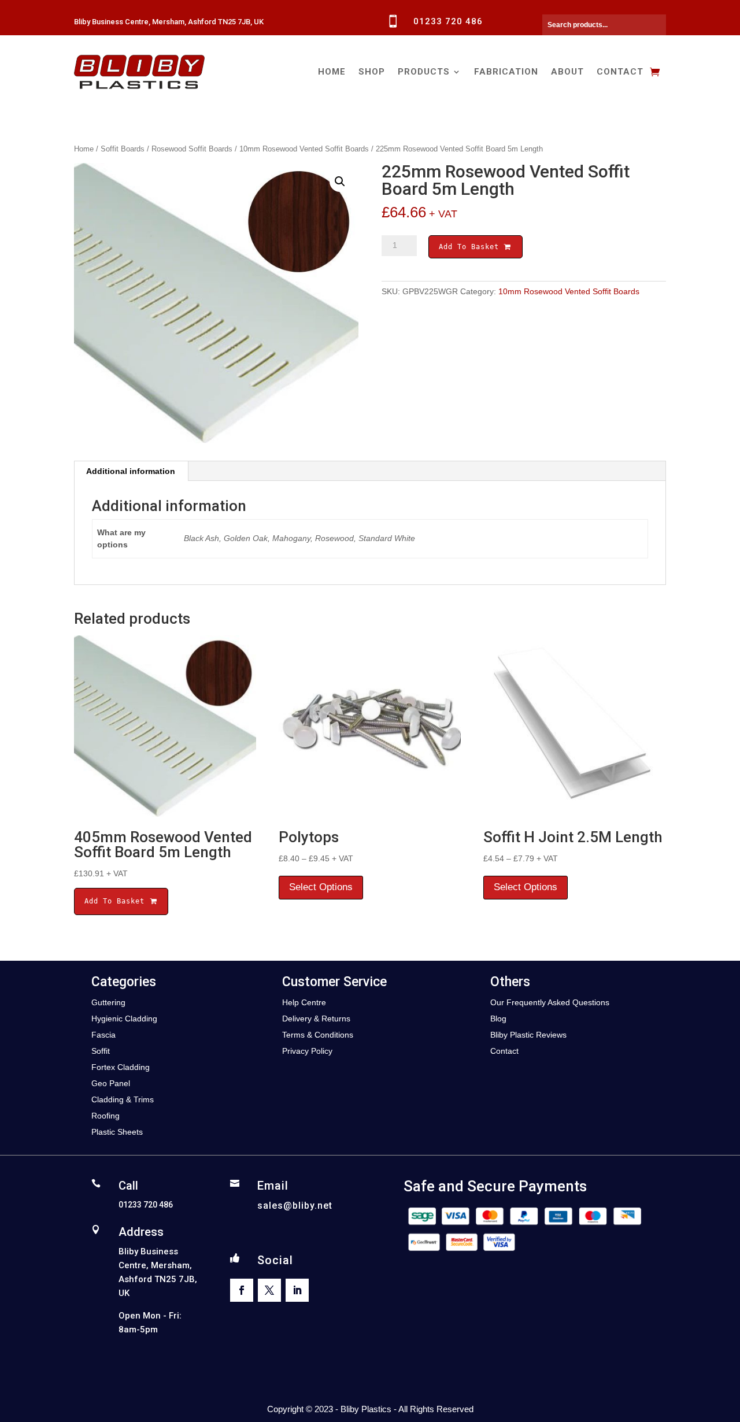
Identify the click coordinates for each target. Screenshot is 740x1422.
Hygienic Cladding (124, 1018)
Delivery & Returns (316, 1018)
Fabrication (506, 71)
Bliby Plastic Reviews (528, 1034)
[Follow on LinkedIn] (297, 1290)
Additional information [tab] (130, 471)
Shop (371, 71)
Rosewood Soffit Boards (191, 149)
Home (332, 71)
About (567, 71)
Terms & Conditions (317, 1034)
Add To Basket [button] (116, 901)
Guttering (108, 1002)
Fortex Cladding (120, 1067)
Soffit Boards (123, 149)
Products (424, 71)
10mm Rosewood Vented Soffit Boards (304, 149)
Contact (620, 71)
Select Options (321, 887)
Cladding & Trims (122, 1099)
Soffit (100, 1051)
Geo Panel (110, 1083)
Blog (498, 1018)
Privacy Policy (307, 1051)
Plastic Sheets (117, 1131)
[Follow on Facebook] (241, 1290)
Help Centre (304, 1002)
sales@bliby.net (294, 1205)
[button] (340, 181)
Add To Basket (471, 247)
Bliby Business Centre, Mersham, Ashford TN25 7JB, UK (169, 21)
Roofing (105, 1115)
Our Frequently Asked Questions (549, 1002)
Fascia (103, 1034)
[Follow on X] (269, 1290)
